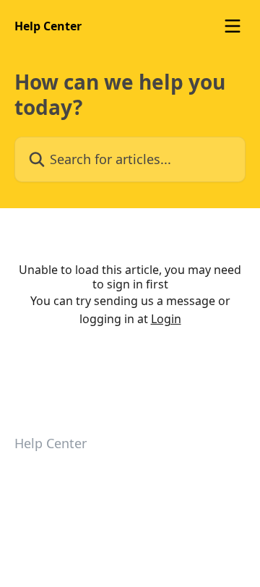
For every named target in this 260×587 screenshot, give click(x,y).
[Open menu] (233, 26)
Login (166, 319)
